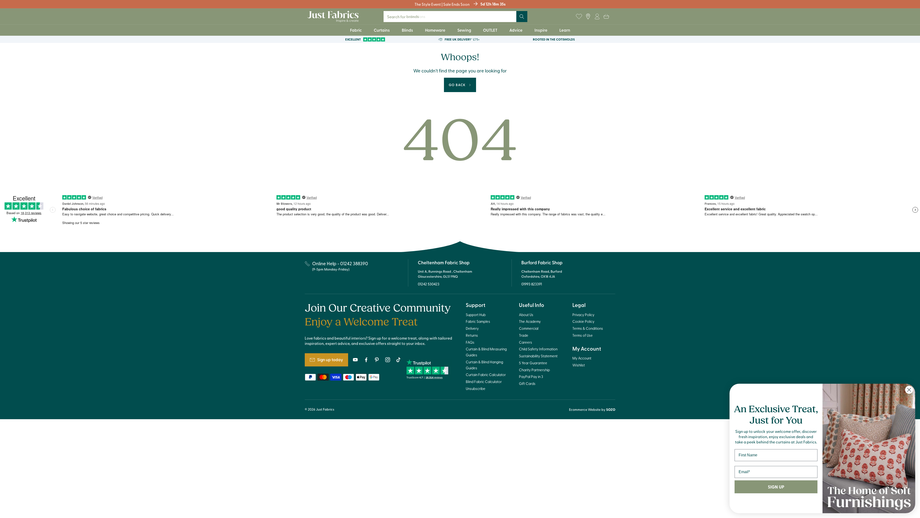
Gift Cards (527, 383)
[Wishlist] (578, 16)
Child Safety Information (538, 349)
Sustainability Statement (538, 355)
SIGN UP (776, 487)
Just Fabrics (325, 409)
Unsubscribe (475, 388)
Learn (564, 30)
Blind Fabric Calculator (484, 381)
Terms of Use (582, 335)
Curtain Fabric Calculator (486, 374)
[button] (606, 16)
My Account (581, 358)
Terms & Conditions (587, 328)
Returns (472, 335)
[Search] (521, 16)
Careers (525, 342)
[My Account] (597, 16)
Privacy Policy (583, 314)
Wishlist (578, 365)
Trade (523, 335)
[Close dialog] (909, 390)
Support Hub (476, 314)
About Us (526, 314)
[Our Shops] (588, 16)
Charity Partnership (534, 369)
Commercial (528, 328)
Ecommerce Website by (592, 409)
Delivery (472, 328)
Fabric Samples (478, 321)
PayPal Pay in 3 (531, 376)
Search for (406, 16)
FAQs (470, 342)
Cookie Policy (583, 321)
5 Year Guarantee (533, 362)
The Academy (530, 321)
